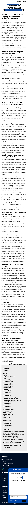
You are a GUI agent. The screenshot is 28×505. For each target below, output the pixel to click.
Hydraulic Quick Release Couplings (12, 400)
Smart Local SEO (16, 500)
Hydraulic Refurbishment (9, 401)
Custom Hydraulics (8, 372)
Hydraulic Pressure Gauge (10, 397)
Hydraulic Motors (7, 394)
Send (24, 501)
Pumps (5, 419)
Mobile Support (7, 412)
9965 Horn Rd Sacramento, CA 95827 (8, 462)
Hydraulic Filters (7, 387)
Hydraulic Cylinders (8, 384)
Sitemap (14, 503)
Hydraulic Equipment (8, 386)
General (5, 375)
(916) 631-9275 (6, 465)
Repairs (5, 422)
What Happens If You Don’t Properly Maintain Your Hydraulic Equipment (12, 16)
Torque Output (7, 423)
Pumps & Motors (7, 475)
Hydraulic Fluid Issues (8, 390)
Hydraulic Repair (7, 403)
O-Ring (4, 416)
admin (3, 20)
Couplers (5, 370)
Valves (4, 478)
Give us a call (18, 357)
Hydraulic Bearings (8, 381)
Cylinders (5, 476)
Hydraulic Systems (8, 405)
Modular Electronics (8, 414)
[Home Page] (14, 7)
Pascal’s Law (6, 417)
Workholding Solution (8, 426)
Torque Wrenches (7, 425)
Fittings (5, 373)
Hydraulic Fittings (7, 389)
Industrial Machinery (8, 409)
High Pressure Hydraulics (9, 376)
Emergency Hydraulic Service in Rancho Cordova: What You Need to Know (16, 363)
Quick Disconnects (8, 420)
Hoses (4, 378)
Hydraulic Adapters (8, 380)
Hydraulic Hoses (7, 392)
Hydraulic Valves (7, 408)
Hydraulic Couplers (8, 383)
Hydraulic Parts (7, 395)
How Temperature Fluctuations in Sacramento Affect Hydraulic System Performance (13, 445)
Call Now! (23, 480)
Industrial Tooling (7, 411)
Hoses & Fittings (6, 482)
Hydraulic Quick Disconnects (10, 398)
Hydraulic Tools (7, 406)
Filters (4, 480)
